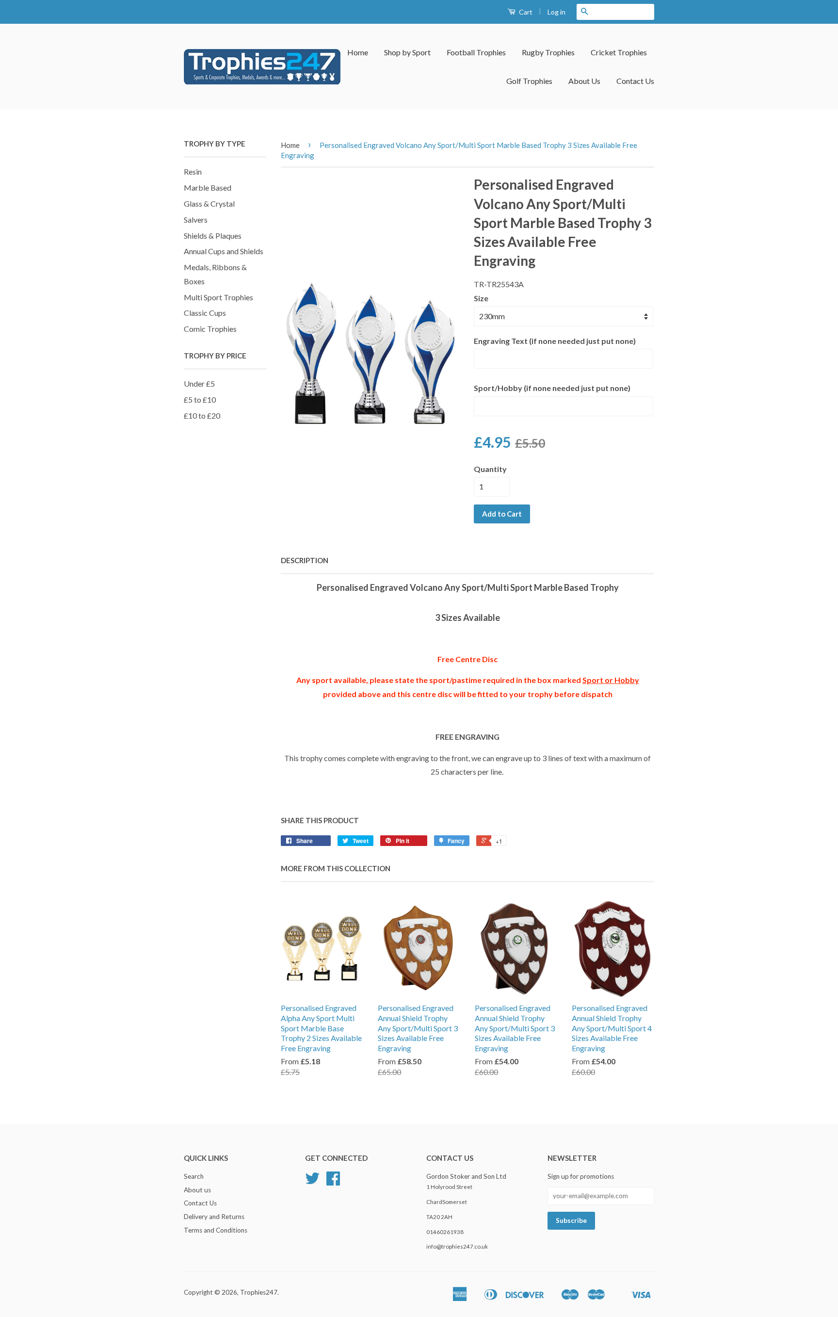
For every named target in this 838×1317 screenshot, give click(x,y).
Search (194, 1176)
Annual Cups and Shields (223, 251)
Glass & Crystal (209, 203)
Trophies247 (258, 1292)
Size (481, 298)
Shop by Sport (407, 52)
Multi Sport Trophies (218, 297)
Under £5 (199, 383)
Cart (524, 12)
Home (357, 52)
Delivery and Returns (214, 1216)
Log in (556, 12)
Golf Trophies (529, 80)
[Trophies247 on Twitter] (312, 1182)
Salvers (196, 219)
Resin (193, 171)
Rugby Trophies (548, 52)
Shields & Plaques (213, 235)
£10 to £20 (202, 415)
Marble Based (207, 187)
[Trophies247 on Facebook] (333, 1182)
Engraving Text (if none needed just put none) (555, 340)
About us (197, 1190)
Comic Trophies (210, 328)
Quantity (490, 468)
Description (304, 560)
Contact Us (635, 80)
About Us (584, 80)
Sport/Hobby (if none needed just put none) (552, 387)
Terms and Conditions (215, 1230)
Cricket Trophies (619, 52)
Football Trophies (476, 52)
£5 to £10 (200, 399)
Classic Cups (205, 312)
